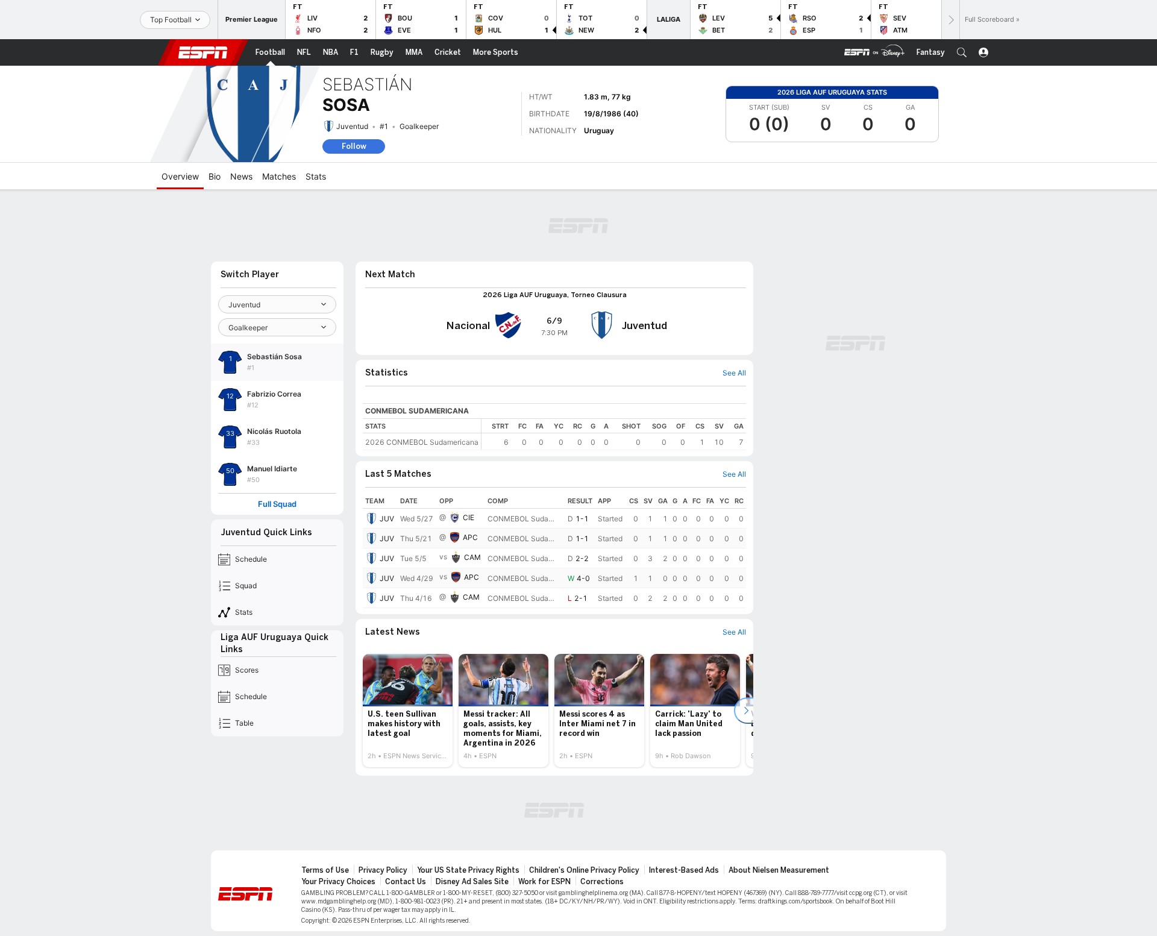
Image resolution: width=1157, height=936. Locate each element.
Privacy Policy (383, 870)
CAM (472, 557)
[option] (408, 710)
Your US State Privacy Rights (468, 870)
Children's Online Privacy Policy (584, 870)
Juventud (352, 126)
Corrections (602, 882)
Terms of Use (325, 870)
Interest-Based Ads (684, 870)
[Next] (950, 19)
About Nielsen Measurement (779, 870)
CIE (468, 517)
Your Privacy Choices (338, 882)
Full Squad (277, 504)
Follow (354, 146)
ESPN (203, 52)
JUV (387, 518)
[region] (613, 434)
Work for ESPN (544, 882)
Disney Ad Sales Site (472, 882)
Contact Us (405, 882)
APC (470, 537)
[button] (962, 52)
